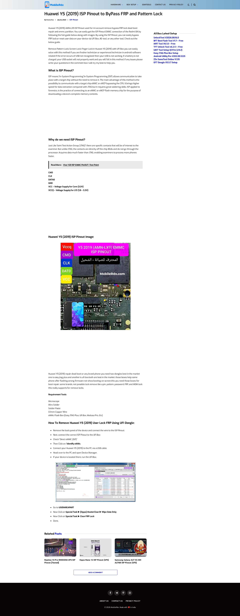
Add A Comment (95, 572)
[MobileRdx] (54, 5)
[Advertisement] (95, 116)
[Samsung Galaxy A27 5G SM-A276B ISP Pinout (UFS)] (131, 547)
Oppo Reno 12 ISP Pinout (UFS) (94, 559)
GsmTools (146, 4)
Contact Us (160, 4)
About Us (104, 601)
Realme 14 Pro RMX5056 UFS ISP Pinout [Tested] (59, 561)
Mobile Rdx (50, 20)
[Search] (194, 5)
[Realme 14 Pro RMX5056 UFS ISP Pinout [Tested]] (60, 547)
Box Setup (131, 4)
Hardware (116, 4)
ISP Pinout (74, 20)
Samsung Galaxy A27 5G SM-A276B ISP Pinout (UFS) (128, 561)
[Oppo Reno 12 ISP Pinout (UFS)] (95, 547)
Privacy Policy (176, 4)
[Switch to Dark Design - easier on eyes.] (188, 5)
